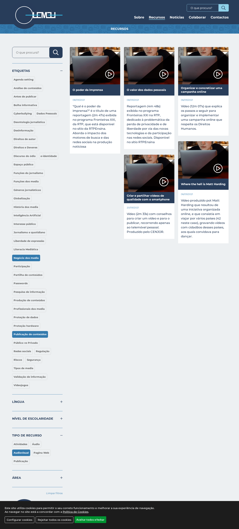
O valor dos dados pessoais (146, 90)
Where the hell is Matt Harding (203, 184)
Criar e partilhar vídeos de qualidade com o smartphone (148, 197)
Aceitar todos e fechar (90, 519)
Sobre (139, 17)
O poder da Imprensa (88, 90)
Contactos (220, 17)
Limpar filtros (54, 493)
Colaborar (197, 17)
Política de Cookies (75, 512)
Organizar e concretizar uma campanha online (201, 89)
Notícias (177, 17)
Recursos (157, 17)
